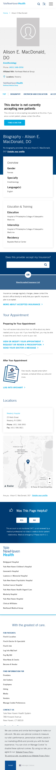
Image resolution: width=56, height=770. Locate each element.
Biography (15, 94)
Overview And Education (35, 94)
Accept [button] (10, 765)
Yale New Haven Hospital (13, 599)
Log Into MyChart (13, 387)
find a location (9, 637)
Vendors (6, 698)
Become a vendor (10, 664)
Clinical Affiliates (10, 603)
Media (5, 693)
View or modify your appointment (22, 341)
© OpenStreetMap (45, 487)
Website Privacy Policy (24, 752)
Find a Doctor (14, 122)
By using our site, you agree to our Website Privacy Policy (27, 755)
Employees (7, 684)
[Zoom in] (50, 479)
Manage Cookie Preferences (14, 703)
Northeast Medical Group (13, 608)
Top (4, 94)
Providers (7, 675)
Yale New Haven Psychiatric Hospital (17, 580)
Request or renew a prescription (22, 345)
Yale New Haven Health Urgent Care (17, 589)
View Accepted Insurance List (28, 282)
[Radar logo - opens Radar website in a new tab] (9, 485)
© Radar (34, 487)
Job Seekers (8, 680)
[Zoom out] (50, 482)
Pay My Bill (7, 655)
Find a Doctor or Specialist (14, 641)
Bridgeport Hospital (11, 562)
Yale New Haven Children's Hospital (17, 566)
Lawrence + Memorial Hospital (15, 576)
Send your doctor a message (19, 348)
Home (5, 13)
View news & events (11, 660)
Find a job (7, 646)
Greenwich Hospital (11, 571)
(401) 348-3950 (16, 67)
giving (5, 689)
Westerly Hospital (13, 413)
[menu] (51, 3)
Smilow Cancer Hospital (12, 585)
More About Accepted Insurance (21, 304)
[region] (28, 462)
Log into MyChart (10, 650)
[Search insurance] (46, 265)
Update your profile (16, 151)
